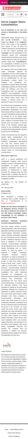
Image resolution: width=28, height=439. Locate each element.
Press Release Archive (16, 429)
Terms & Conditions (14, 436)
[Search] (18, 14)
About (6, 429)
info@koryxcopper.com (8, 203)
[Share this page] (26, 14)
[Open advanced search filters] (21, 14)
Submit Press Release (14, 433)
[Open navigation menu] (2, 14)
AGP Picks (4, 2)
